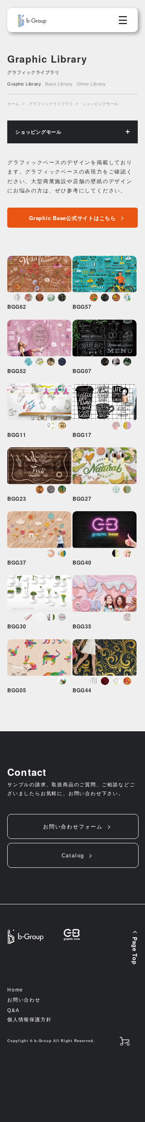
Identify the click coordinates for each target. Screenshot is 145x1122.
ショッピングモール (100, 104)
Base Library (59, 84)
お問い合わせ (24, 1000)
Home (15, 990)
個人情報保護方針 (29, 1019)
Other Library (91, 84)
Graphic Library (24, 84)
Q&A (13, 1010)
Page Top (135, 951)
